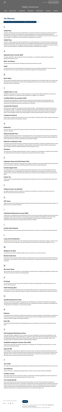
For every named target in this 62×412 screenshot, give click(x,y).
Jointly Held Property (11, 228)
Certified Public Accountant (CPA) (15, 98)
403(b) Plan (8, 40)
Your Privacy (24, 406)
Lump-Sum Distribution (12, 239)
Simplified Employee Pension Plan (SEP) (17, 342)
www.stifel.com (51, 404)
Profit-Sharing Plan (10, 288)
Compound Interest (10, 115)
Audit (5, 66)
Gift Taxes (7, 201)
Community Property (11, 106)
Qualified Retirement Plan (13, 300)
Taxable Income (9, 373)
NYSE (46, 404)
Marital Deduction (10, 256)
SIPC (43, 404)
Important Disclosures (32, 406)
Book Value (7, 78)
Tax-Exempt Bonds (10, 380)
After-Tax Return (9, 61)
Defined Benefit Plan (11, 134)
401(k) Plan (7, 31)
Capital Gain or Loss (10, 92)
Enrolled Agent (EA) (10, 168)
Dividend (7, 149)
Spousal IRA (8, 349)
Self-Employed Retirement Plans (15, 333)
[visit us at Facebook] (5, 2)
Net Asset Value (9, 269)
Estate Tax (7, 177)
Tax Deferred (8, 369)
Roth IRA (7, 321)
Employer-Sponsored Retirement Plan (16, 161)
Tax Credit (7, 364)
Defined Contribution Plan (13, 141)
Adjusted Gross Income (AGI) (13, 55)
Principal (7, 281)
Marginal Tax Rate (10, 251)
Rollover (7, 313)
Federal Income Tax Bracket (13, 189)
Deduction (7, 127)
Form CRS (25, 401)
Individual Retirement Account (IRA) (16, 213)
